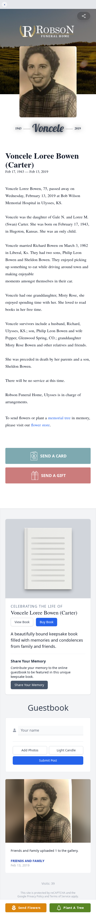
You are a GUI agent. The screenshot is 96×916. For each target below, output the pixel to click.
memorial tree (59, 417)
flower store (40, 424)
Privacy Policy (35, 896)
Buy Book (46, 622)
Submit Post (48, 760)
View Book (22, 622)
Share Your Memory (29, 685)
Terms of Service (60, 896)
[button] (48, 811)
